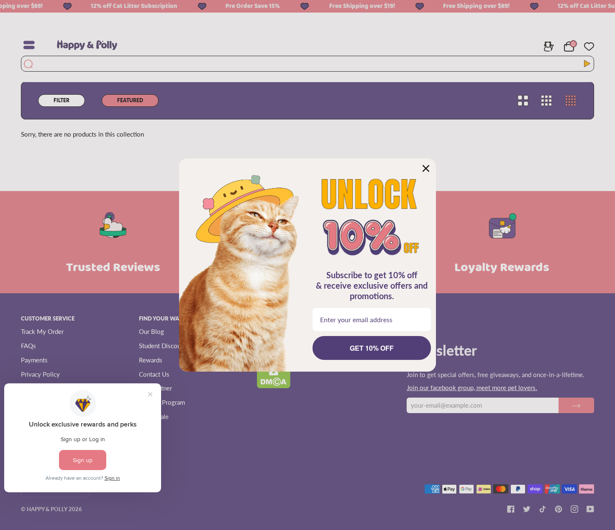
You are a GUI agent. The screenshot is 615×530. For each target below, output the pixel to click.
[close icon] (426, 168)
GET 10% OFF (372, 348)
